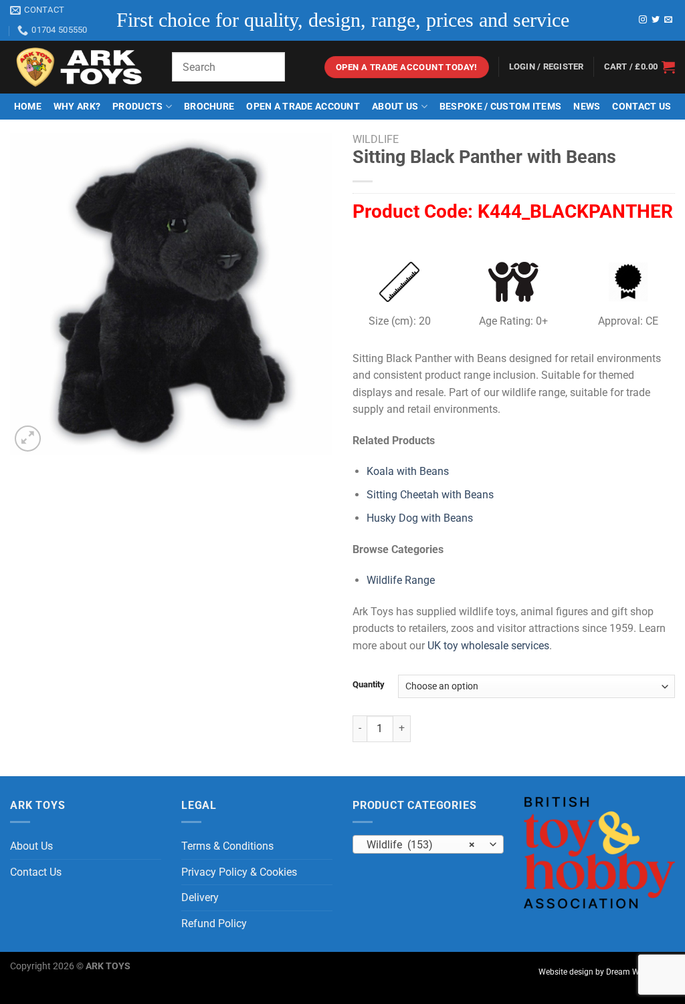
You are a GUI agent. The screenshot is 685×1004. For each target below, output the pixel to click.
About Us (395, 106)
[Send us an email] (668, 20)
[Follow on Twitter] (656, 20)
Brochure (209, 106)
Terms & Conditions (227, 846)
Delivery (200, 897)
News (586, 106)
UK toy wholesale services (488, 645)
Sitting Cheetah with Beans (430, 494)
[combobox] (428, 844)
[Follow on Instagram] (643, 20)
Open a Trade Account (303, 106)
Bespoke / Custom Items (500, 106)
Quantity (369, 684)
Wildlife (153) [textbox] (421, 845)
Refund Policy (214, 923)
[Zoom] (28, 439)
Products (137, 106)
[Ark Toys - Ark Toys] (81, 67)
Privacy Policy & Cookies (239, 872)
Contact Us (641, 106)
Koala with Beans (408, 471)
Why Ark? (77, 106)
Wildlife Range (401, 580)
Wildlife (376, 139)
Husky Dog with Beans (420, 518)
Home (27, 106)
